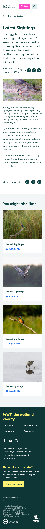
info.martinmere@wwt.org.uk (16, 455)
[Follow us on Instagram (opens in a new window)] (16, 440)
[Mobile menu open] (40, 7)
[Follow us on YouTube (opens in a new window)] (10, 440)
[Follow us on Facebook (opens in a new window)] (4, 440)
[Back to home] (37, 508)
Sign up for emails (14, 484)
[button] (29, 70)
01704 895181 (9, 459)
